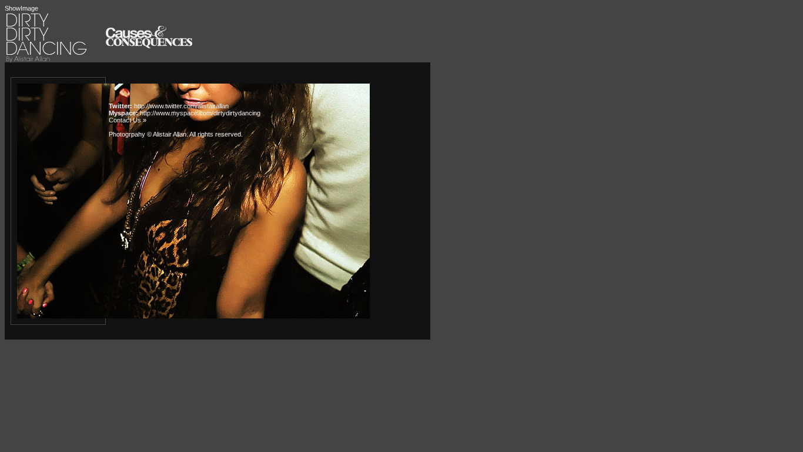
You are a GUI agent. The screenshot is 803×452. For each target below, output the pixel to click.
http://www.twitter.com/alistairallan (181, 105)
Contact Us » (127, 120)
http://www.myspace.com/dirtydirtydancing (200, 113)
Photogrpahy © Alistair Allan (147, 134)
